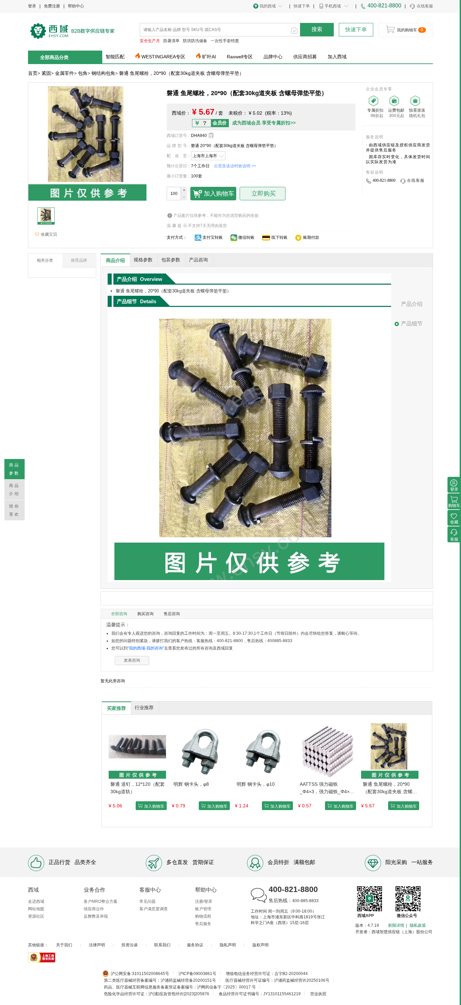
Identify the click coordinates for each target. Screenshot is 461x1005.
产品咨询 (198, 259)
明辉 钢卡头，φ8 (191, 784)
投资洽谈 (129, 945)
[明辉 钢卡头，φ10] (263, 749)
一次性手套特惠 (225, 40)
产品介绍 (412, 304)
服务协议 (195, 945)
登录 (32, 6)
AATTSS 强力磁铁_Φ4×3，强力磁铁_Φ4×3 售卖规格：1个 (326, 788)
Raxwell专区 (240, 56)
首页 (32, 73)
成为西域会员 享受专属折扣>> (264, 122)
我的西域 (268, 6)
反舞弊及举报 (96, 916)
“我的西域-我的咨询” (146, 648)
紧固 (46, 73)
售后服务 (203, 923)
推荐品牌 (79, 260)
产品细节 (412, 323)
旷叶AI (209, 56)
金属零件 (64, 73)
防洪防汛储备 (195, 40)
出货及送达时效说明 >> (235, 166)
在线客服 (425, 6)
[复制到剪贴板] (211, 135)
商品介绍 (115, 260)
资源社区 (36, 916)
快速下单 (302, 6)
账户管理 (203, 909)
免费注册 (52, 6)
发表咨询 (132, 660)
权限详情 (396, 925)
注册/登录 (203, 901)
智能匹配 (115, 56)
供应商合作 (94, 909)
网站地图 (36, 909)
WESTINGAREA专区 (163, 56)
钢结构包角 (103, 73)
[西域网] (72, 30)
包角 (82, 73)
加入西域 (337, 56)
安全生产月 (150, 40)
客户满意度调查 (153, 909)
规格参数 (143, 259)
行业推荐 (144, 707)
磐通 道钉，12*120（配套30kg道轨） (137, 787)
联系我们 (162, 945)
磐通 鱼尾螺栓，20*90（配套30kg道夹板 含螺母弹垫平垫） (390, 788)
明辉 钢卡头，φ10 (256, 784)
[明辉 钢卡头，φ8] (200, 749)
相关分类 (45, 260)
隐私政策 (418, 925)
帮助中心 (76, 6)
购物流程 (203, 916)
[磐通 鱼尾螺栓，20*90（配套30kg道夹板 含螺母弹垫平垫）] (389, 749)
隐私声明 (228, 945)
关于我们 (64, 945)
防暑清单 (171, 40)
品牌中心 (273, 56)
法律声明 (97, 945)
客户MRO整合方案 (100, 901)
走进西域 (36, 901)
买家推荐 (116, 708)
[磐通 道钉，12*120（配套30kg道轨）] (137, 749)
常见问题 (147, 901)
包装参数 (170, 259)
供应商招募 (305, 56)
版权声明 (260, 945)
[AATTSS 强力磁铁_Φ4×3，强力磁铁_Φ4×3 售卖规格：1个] (326, 749)
